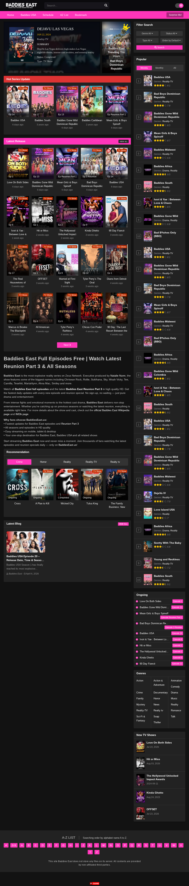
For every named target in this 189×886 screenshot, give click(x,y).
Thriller (157, 722)
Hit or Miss (153, 759)
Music (174, 698)
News (156, 704)
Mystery (140, 704)
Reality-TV (42, 39)
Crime (19, 461)
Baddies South (163, 183)
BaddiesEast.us (68, 444)
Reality (67, 461)
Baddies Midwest (165, 149)
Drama (165, 170)
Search (160, 47)
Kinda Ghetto (155, 792)
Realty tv (115, 461)
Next (66, 345)
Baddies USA (162, 77)
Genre (146, 33)
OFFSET (152, 809)
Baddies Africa (163, 166)
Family (140, 698)
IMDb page (22, 414)
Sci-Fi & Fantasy (140, 718)
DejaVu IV (160, 493)
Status (170, 33)
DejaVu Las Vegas (55, 29)
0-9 (14, 845)
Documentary (161, 692)
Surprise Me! (175, 15)
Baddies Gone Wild (166, 216)
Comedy (175, 686)
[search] (106, 5)
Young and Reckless (167, 559)
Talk (173, 716)
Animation (176, 680)
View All (124, 142)
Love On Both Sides (159, 742)
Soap (156, 716)
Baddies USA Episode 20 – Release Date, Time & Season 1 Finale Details (24, 560)
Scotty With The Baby (167, 543)
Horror (43, 461)
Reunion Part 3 (70, 423)
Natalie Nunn (118, 375)
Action (139, 680)
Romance (176, 710)
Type (146, 40)
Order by (170, 40)
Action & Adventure (159, 682)
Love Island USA (164, 509)
